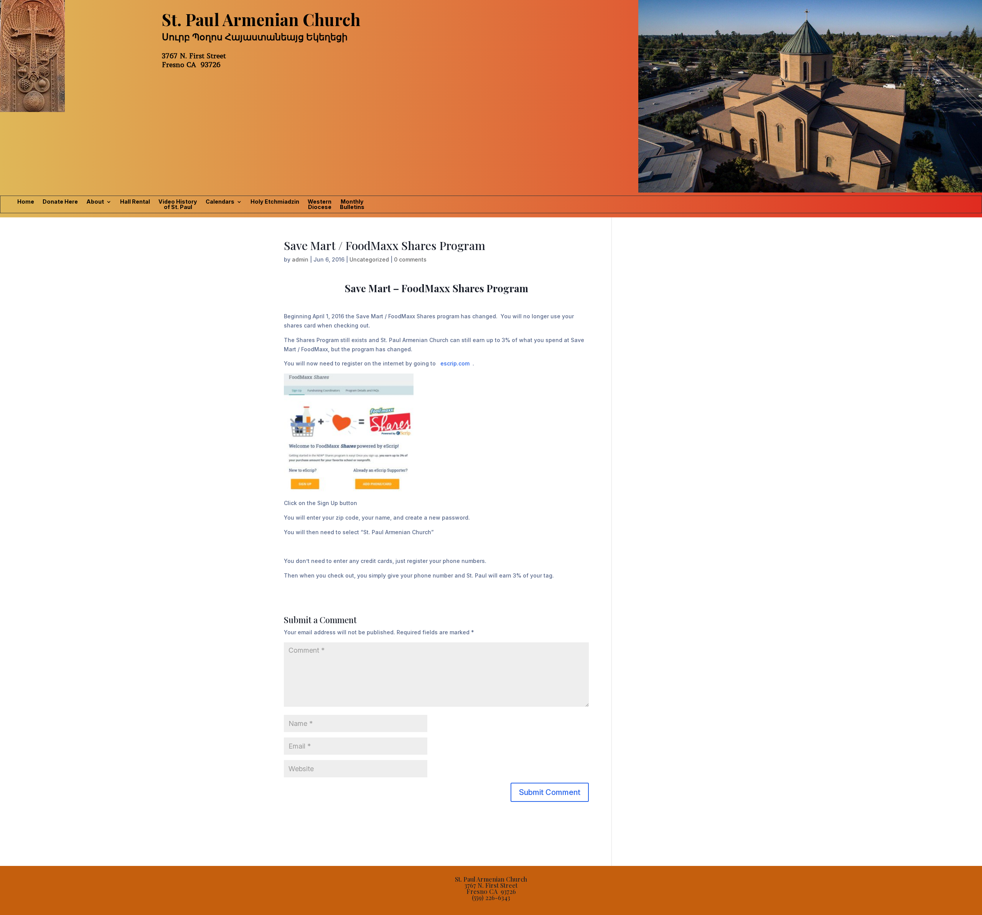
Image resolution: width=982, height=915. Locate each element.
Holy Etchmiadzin (274, 202)
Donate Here (60, 202)
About (95, 202)
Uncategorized (369, 259)
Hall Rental (135, 202)
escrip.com (455, 363)
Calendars (220, 202)
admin (300, 259)
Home (25, 202)
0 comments (410, 259)
